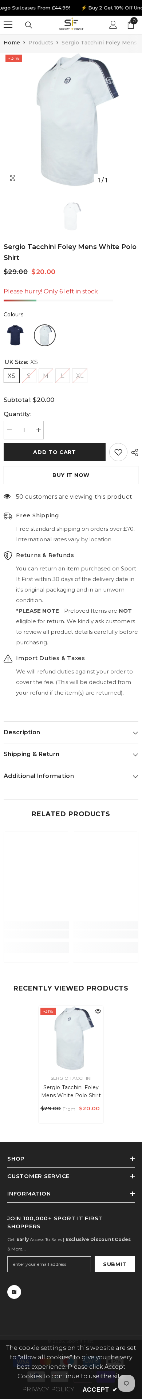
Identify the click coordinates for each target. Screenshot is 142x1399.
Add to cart (54, 452)
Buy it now (71, 475)
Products (40, 42)
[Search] (28, 25)
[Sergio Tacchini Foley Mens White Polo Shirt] (71, 1038)
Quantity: (17, 414)
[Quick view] (97, 1011)
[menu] (8, 24)
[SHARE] (132, 452)
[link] (36, 934)
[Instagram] (14, 1292)
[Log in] (113, 25)
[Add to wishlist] (118, 452)
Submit (114, 1264)
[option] (71, 120)
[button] (15, 335)
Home (12, 42)
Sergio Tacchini (71, 1078)
